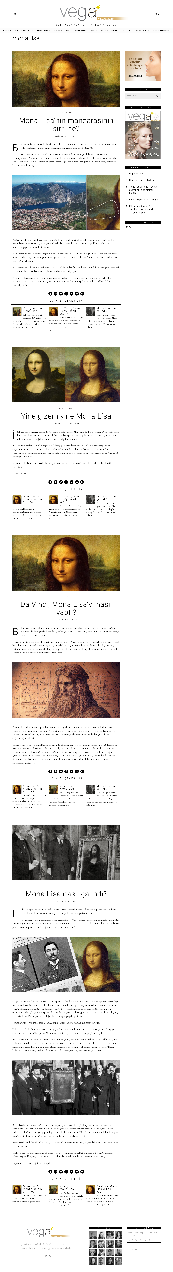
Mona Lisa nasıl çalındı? (107, 310)
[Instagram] (155, 13)
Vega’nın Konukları (109, 30)
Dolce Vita (125, 30)
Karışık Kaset (141, 30)
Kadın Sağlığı (80, 30)
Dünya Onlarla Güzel (161, 30)
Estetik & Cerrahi (61, 30)
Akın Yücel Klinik (36, 1244)
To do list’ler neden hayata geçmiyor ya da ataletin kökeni (143, 189)
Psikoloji (93, 30)
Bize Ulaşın (132, 1249)
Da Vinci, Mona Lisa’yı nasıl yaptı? (70, 311)
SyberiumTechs (64, 1248)
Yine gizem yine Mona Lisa (34, 310)
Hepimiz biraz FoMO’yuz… (143, 180)
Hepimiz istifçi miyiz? (140, 173)
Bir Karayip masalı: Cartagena (144, 199)
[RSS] (159, 13)
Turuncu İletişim (37, 1248)
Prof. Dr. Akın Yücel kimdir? (138, 1240)
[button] (158, 96)
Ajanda (61, 112)
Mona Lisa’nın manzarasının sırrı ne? (66, 124)
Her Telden (70, 112)
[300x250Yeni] (143, 65)
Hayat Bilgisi (42, 30)
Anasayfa (7, 30)
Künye (130, 1245)
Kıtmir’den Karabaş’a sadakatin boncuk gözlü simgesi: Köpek (141, 209)
